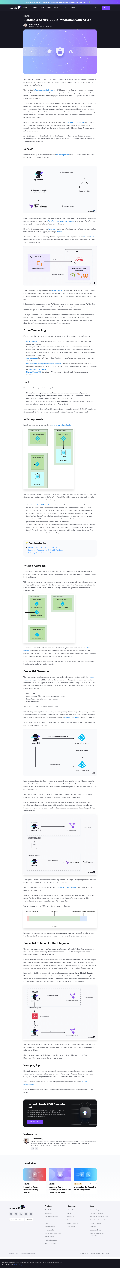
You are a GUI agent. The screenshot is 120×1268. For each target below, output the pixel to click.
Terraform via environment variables (61, 221)
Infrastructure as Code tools (43, 90)
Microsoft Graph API (33, 372)
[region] (60, 1263)
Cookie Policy (17, 1265)
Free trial (97, 8)
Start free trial (35, 1122)
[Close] (117, 1263)
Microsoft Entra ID (32, 341)
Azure (26, 16)
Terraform (51, 229)
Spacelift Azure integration (75, 122)
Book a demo (105, 8)
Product (77, 1184)
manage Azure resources (37, 369)
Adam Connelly (34, 24)
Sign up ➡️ (87, 2)
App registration (32, 358)
